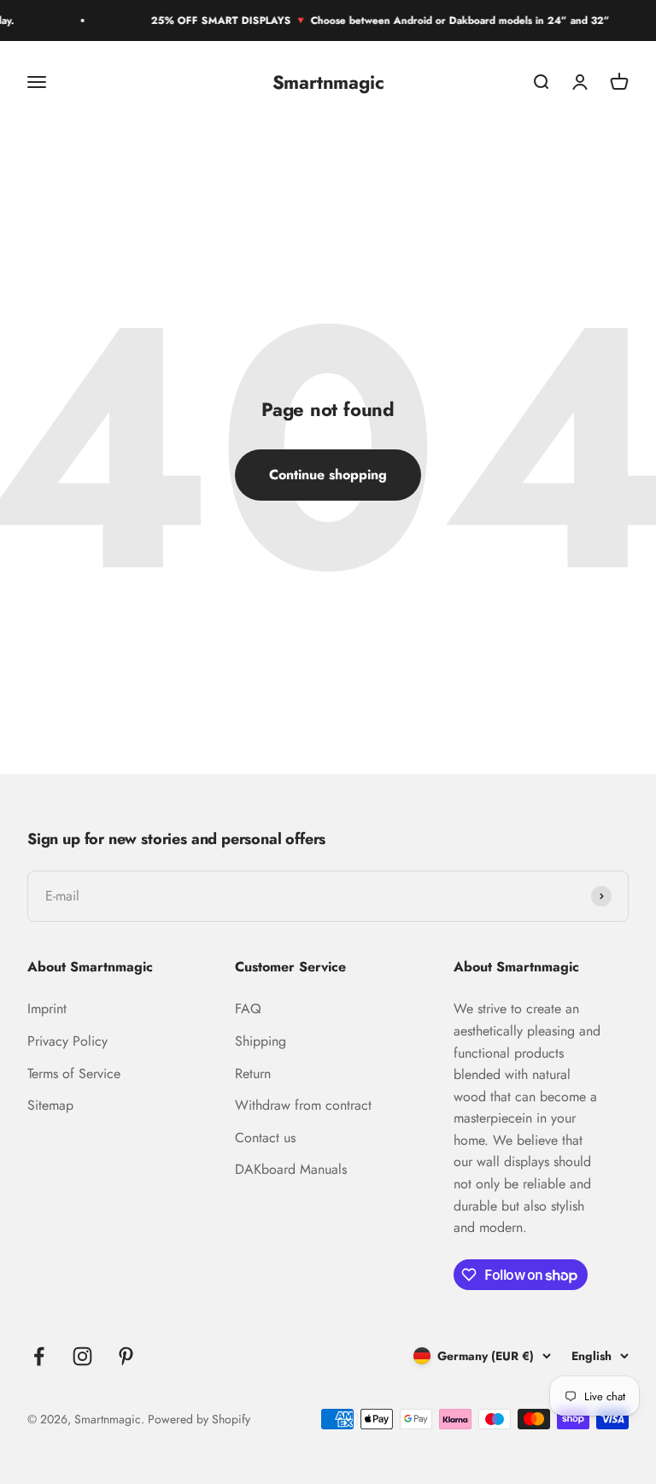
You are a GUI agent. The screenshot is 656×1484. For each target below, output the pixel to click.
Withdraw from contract (303, 1105)
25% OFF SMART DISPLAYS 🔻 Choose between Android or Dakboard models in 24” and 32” (377, 20)
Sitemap (50, 1105)
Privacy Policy (67, 1041)
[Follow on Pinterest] (126, 1356)
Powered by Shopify (199, 1419)
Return (253, 1073)
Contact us (265, 1137)
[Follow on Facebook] (38, 1356)
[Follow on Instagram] (82, 1356)
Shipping (260, 1041)
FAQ (248, 1008)
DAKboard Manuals (291, 1169)
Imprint (47, 1008)
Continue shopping (328, 474)
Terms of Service (73, 1073)
